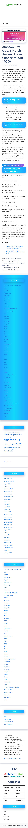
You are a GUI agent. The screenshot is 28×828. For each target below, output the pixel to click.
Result (5, 370)
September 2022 (9, 496)
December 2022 (8, 489)
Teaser (6, 393)
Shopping (6, 385)
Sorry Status (7, 387)
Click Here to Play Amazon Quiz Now (13, 165)
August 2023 (7, 484)
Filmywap (7, 321)
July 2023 (6, 486)
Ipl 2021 (6, 339)
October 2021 (8, 525)
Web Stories (19, 800)
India (5, 336)
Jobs (5, 341)
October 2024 (8, 479)
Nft (5, 362)
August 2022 (7, 499)
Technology (7, 398)
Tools (5, 400)
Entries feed (7, 719)
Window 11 (7, 413)
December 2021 (8, 519)
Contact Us (6, 817)
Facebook (6, 316)
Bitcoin (6, 303)
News (5, 359)
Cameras (6, 306)
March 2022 (7, 512)
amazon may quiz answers (13, 435)
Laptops (6, 347)
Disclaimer (6, 819)
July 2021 (6, 532)
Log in (5, 716)
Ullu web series (8, 451)
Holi (5, 331)
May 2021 (7, 537)
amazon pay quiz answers (12, 261)
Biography (7, 301)
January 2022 (8, 517)
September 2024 (9, 481)
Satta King (7, 377)
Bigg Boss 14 (7, 298)
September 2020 (9, 548)
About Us (6, 814)
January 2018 (8, 553)
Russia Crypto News (9, 375)
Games (6, 326)
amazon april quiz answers (14, 432)
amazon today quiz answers (10, 447)
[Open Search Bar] (24, 23)
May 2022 (7, 507)
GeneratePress (22, 825)
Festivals (6, 318)
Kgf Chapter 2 (8, 344)
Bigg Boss (6, 295)
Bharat (6, 290)
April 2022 (7, 509)
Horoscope (7, 334)
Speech (6, 390)
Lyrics (5, 349)
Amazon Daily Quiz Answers (14, 246)
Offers (5, 364)
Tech (5, 395)
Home (5, 812)
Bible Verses (7, 293)
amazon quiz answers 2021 (13, 442)
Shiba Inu (6, 382)
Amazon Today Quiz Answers (13, 258)
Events (6, 313)
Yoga (5, 416)
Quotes (6, 367)
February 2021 (8, 545)
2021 (5, 433)
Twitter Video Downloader (11, 403)
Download (6, 449)
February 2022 (8, 514)
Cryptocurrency (8, 311)
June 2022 (7, 504)
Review (6, 372)
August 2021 (7, 530)
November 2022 (8, 491)
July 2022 (6, 502)
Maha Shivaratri (8, 352)
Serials (6, 380)
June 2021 (7, 535)
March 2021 (7, 542)
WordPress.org (8, 724)
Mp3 (5, 357)
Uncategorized (8, 408)
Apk (5, 288)
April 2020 (7, 550)
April (19, 447)
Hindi (5, 329)
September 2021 (9, 527)
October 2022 (8, 494)
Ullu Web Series (8, 405)
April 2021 (7, 540)
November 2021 (8, 522)
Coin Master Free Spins (10, 308)
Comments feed (8, 722)
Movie (5, 354)
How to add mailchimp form (12, 758)
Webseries (7, 410)
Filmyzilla (6, 324)
